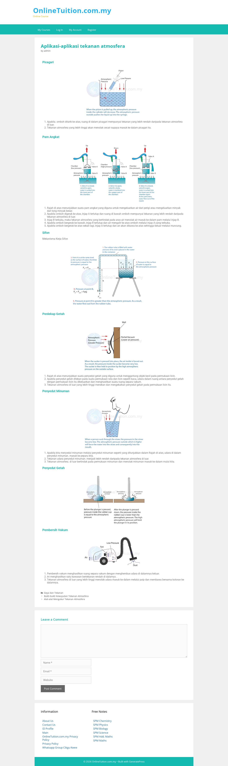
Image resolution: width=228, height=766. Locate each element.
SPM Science (100, 732)
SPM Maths (100, 740)
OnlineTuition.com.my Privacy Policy (60, 738)
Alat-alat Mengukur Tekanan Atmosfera (64, 599)
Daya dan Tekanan (53, 592)
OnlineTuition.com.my (72, 10)
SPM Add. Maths (103, 736)
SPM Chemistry (102, 721)
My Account (75, 29)
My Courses (44, 29)
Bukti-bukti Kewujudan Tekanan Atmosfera (66, 596)
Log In (59, 29)
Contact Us (48, 724)
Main (45, 732)
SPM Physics (100, 724)
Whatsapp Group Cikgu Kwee (59, 747)
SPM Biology (100, 728)
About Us (47, 721)
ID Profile (48, 728)
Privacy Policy (50, 743)
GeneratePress (137, 761)
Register (92, 29)
